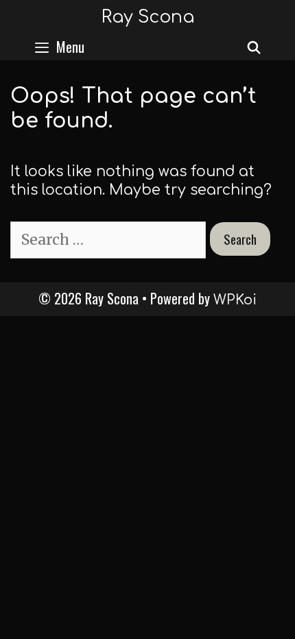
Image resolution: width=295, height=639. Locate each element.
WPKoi (235, 300)
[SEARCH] (254, 46)
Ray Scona (148, 17)
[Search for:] (110, 240)
